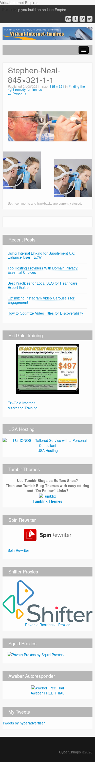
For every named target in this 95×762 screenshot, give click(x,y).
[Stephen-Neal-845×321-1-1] (47, 125)
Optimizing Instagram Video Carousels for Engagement (41, 300)
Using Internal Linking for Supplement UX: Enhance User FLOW (41, 255)
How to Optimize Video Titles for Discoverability (45, 313)
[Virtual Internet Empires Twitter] (89, 19)
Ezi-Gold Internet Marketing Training (22, 405)
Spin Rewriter (18, 550)
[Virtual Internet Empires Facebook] (75, 19)
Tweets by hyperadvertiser (24, 722)
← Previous (17, 93)
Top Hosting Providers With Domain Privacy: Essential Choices (43, 270)
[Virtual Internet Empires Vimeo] (82, 19)
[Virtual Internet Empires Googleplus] (68, 19)
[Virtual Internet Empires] (47, 33)
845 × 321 (57, 86)
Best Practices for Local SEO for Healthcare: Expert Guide (43, 285)
